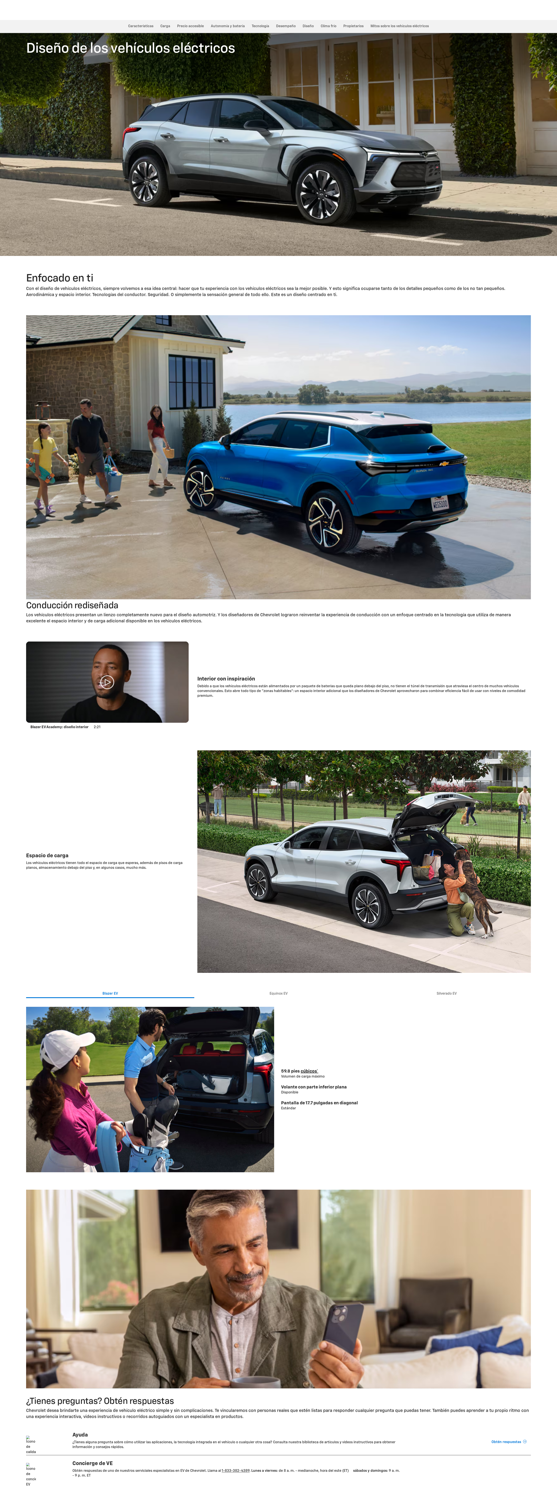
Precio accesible (190, 26)
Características (140, 26)
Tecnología (260, 26)
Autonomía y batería (228, 26)
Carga (165, 26)
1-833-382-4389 (236, 1471)
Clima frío (328, 26)
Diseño (308, 26)
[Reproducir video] (107, 682)
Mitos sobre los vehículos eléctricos (400, 26)
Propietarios (353, 26)
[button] (309, 1071)
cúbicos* (309, 1071)
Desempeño (286, 26)
